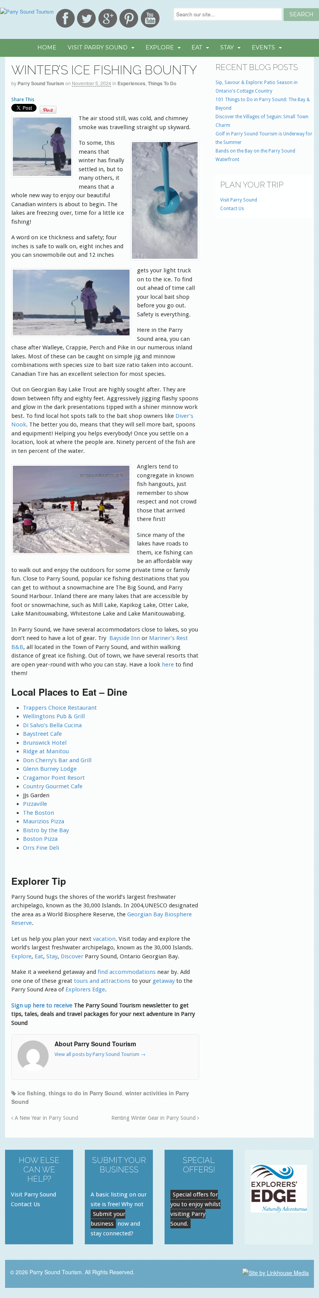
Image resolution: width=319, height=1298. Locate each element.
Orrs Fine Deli (41, 847)
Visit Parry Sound (98, 47)
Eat (196, 47)
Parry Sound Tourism (41, 83)
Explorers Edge (85, 989)
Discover (73, 956)
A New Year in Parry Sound (45, 1118)
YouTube (150, 18)
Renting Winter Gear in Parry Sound (154, 1118)
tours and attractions (102, 980)
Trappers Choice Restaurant (60, 707)
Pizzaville (35, 803)
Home (46, 47)
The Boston (38, 812)
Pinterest (128, 18)
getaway (163, 980)
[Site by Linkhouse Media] (275, 1272)
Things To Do (162, 83)
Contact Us (232, 208)
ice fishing (32, 1093)
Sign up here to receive (41, 1005)
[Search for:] (229, 14)
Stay (227, 47)
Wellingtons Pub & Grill (54, 716)
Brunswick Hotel (45, 742)
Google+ (107, 18)
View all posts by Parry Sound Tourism (99, 1054)
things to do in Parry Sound (85, 1093)
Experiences (131, 83)
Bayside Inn (124, 638)
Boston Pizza (40, 838)
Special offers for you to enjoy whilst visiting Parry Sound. (195, 1209)
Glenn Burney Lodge (50, 768)
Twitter (86, 18)
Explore (159, 47)
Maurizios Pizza (43, 821)
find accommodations (127, 971)
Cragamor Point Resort (54, 777)
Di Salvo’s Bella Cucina (52, 725)
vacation (104, 938)
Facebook (65, 18)
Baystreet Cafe (42, 733)
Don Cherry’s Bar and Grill (57, 760)
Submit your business (108, 1218)
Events (263, 47)
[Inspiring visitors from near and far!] (27, 11)
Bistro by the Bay (46, 830)
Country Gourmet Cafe (52, 786)
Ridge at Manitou (46, 751)
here (168, 664)
